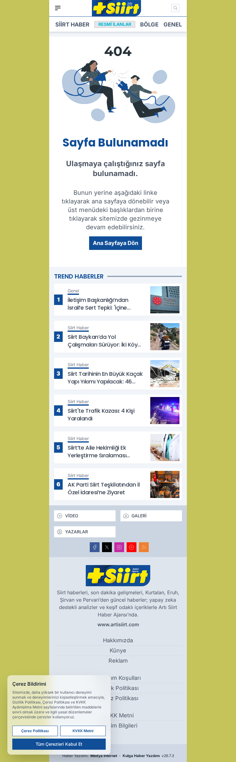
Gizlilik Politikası (118, 688)
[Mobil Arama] (175, 8)
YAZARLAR (76, 531)
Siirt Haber (72, 24)
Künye (118, 650)
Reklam (118, 660)
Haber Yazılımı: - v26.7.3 (118, 755)
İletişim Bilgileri (118, 725)
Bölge (149, 24)
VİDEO (71, 515)
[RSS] (144, 547)
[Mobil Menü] (57, 8)
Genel (172, 24)
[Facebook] (95, 547)
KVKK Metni (118, 715)
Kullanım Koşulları (118, 678)
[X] (107, 547)
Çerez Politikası (118, 698)
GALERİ (139, 515)
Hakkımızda (118, 640)
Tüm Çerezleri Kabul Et (59, 744)
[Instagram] (119, 547)
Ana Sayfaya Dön (115, 243)
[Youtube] (131, 547)
